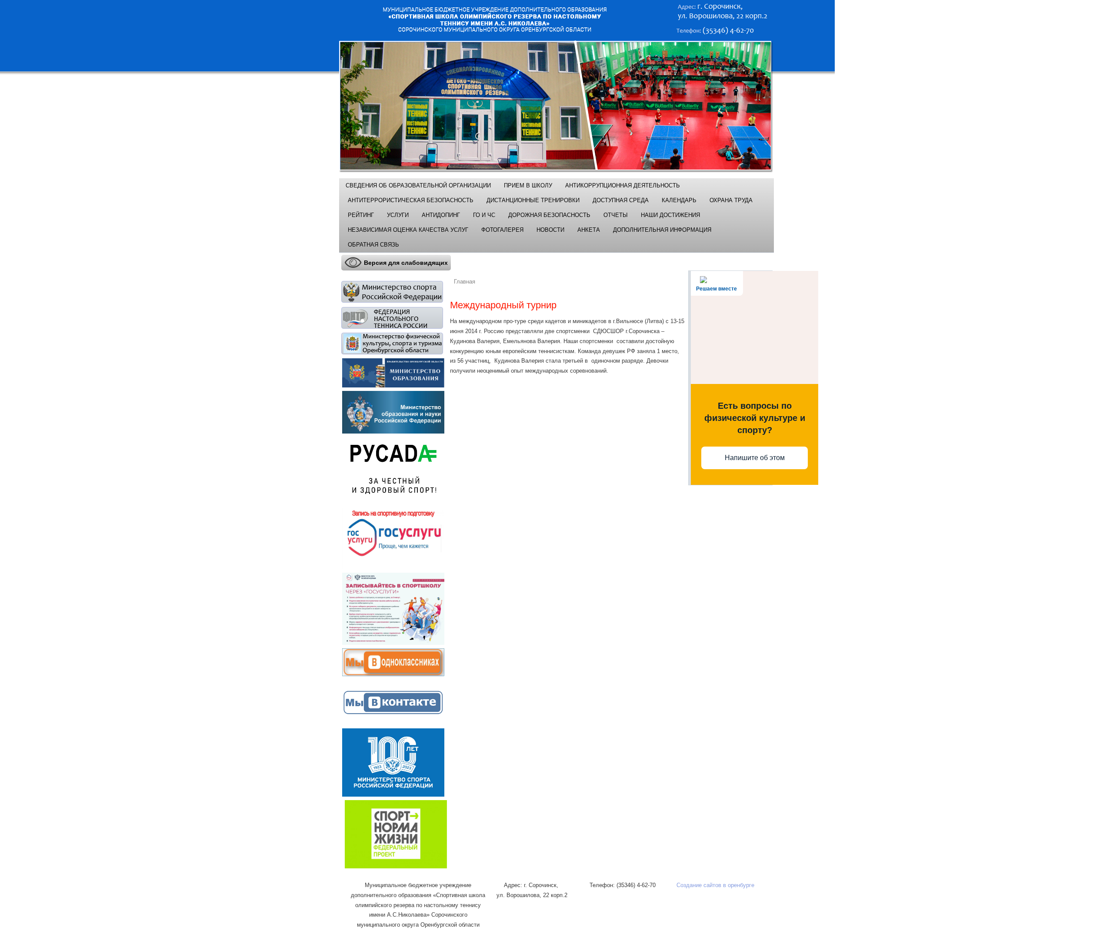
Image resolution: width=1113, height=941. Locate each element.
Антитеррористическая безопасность (410, 200)
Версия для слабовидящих (406, 262)
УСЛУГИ (398, 215)
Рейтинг (361, 215)
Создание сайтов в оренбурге (715, 885)
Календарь (679, 200)
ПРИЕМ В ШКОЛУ (528, 185)
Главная (464, 281)
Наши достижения (670, 215)
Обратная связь (373, 244)
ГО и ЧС (484, 215)
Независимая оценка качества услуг (408, 230)
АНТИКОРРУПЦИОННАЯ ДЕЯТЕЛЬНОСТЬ (622, 185)
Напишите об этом (755, 457)
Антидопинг (441, 215)
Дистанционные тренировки (533, 200)
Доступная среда (621, 200)
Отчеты (615, 215)
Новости (550, 230)
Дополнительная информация (662, 230)
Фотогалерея (502, 230)
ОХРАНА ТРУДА (731, 200)
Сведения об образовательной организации (418, 185)
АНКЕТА (588, 230)
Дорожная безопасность (549, 215)
